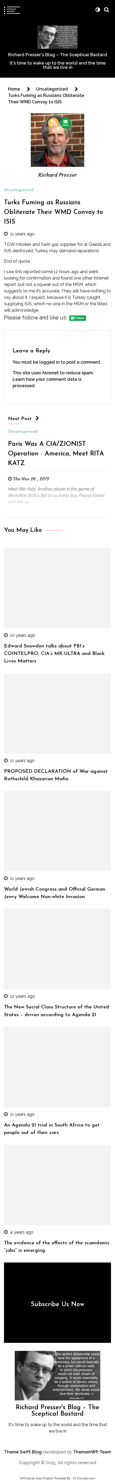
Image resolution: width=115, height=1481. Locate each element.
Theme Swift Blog (23, 1451)
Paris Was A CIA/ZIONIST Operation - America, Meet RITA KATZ (56, 454)
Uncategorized (18, 190)
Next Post (20, 418)
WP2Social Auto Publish (36, 1478)
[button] (97, 10)
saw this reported (23, 271)
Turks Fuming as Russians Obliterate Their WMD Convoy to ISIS (53, 212)
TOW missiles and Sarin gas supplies (40, 244)
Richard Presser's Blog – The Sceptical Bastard (57, 54)
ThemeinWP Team (92, 1451)
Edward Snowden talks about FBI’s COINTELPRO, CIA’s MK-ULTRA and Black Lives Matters (54, 654)
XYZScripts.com (84, 1478)
